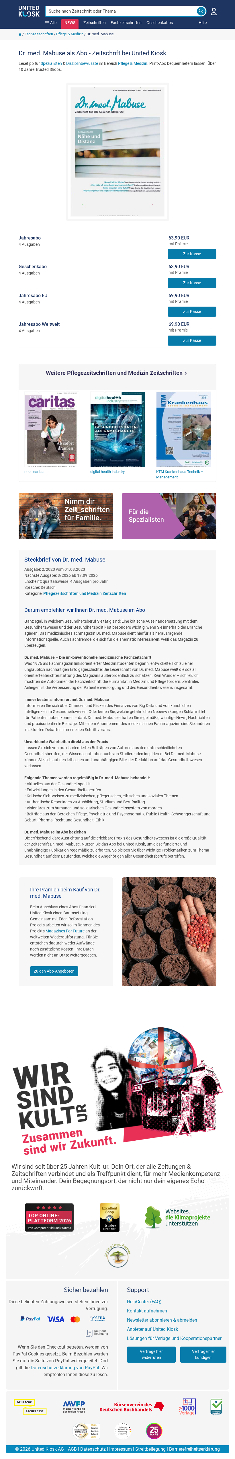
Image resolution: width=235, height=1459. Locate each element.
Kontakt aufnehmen (147, 1311)
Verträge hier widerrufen (151, 1354)
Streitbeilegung (150, 1449)
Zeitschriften (94, 22)
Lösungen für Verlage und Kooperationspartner (174, 1338)
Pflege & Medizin (69, 34)
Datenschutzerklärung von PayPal (65, 1367)
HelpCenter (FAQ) (144, 1301)
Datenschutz (93, 1449)
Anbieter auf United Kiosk (152, 1329)
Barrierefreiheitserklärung (194, 1449)
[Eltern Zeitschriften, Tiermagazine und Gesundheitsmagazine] (66, 516)
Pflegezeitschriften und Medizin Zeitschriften (84, 593)
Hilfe (203, 22)
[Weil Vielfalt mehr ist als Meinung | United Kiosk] (29, 10)
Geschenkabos (159, 22)
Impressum (120, 1449)
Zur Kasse (192, 254)
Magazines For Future (65, 931)
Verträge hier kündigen (203, 1354)
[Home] (20, 34)
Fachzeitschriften (126, 22)
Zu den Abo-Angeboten (54, 971)
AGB (72, 1449)
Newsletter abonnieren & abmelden (162, 1320)
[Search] (201, 11)
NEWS (69, 22)
